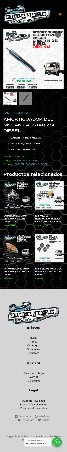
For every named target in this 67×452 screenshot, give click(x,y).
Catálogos (33, 345)
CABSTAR (19, 164)
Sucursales (33, 349)
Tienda (33, 341)
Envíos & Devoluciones (33, 404)
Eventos (33, 377)
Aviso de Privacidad (33, 400)
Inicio (33, 338)
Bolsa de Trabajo (33, 373)
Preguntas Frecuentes (33, 408)
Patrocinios (33, 380)
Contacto (33, 353)
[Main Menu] (60, 14)
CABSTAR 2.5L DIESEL (16, 113)
